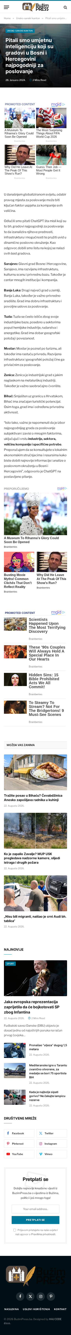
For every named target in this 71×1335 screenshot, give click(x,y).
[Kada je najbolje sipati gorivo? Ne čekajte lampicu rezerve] (15, 1097)
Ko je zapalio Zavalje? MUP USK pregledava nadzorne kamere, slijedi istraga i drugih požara (32, 858)
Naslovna (11, 1309)
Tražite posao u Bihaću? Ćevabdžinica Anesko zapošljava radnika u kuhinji (33, 797)
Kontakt (60, 1309)
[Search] (65, 7)
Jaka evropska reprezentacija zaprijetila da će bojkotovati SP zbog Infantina (31, 1007)
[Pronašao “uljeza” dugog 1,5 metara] (15, 1050)
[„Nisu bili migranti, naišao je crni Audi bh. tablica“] (35, 893)
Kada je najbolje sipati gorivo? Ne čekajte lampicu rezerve (47, 1096)
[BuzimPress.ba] (35, 7)
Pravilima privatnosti (43, 1234)
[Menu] (6, 7)
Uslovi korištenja (36, 1309)
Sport (10, 963)
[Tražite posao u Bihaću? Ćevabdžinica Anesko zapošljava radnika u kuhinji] (35, 772)
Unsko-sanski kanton (20, 30)
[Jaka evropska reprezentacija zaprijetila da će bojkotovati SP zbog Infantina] (35, 978)
